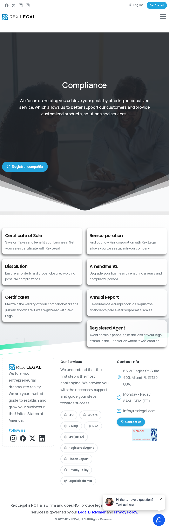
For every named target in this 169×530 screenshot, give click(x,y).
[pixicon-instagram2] (13, 438)
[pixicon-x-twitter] (32, 438)
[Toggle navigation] (163, 16)
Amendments (104, 266)
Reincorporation (106, 236)
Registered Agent (107, 328)
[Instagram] (27, 5)
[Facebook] (6, 5)
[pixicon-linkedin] (42, 438)
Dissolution (16, 266)
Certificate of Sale (23, 236)
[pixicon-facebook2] (23, 438)
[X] (13, 5)
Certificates (17, 297)
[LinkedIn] (20, 5)
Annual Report (104, 297)
